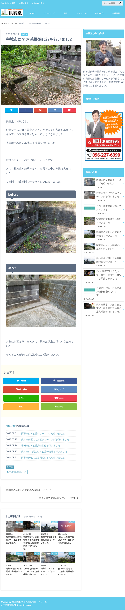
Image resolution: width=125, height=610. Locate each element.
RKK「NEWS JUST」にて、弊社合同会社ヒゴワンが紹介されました (102, 276)
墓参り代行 (99, 13)
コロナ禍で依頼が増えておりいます (57, 498)
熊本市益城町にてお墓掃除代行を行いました (108, 262)
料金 (66, 13)
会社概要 (116, 13)
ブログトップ (49, 13)
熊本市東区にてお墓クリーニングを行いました (45, 439)
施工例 (11, 425)
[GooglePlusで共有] (40, 110)
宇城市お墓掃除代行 (18, 472)
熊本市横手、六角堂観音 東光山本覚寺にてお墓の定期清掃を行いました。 (102, 309)
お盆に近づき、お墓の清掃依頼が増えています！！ (102, 293)
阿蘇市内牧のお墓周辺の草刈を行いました (43, 457)
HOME (32, 13)
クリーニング (82, 13)
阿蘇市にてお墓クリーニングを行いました (43, 433)
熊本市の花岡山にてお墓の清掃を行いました (44, 451)
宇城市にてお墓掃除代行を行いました (40, 445)
